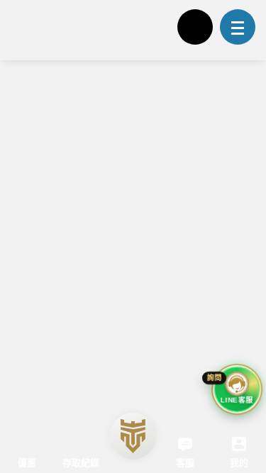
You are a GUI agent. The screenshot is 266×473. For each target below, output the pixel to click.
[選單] (237, 27)
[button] (237, 312)
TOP (241, 433)
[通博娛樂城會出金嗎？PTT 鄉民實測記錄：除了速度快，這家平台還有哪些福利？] (133, 292)
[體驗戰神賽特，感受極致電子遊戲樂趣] (64, 28)
